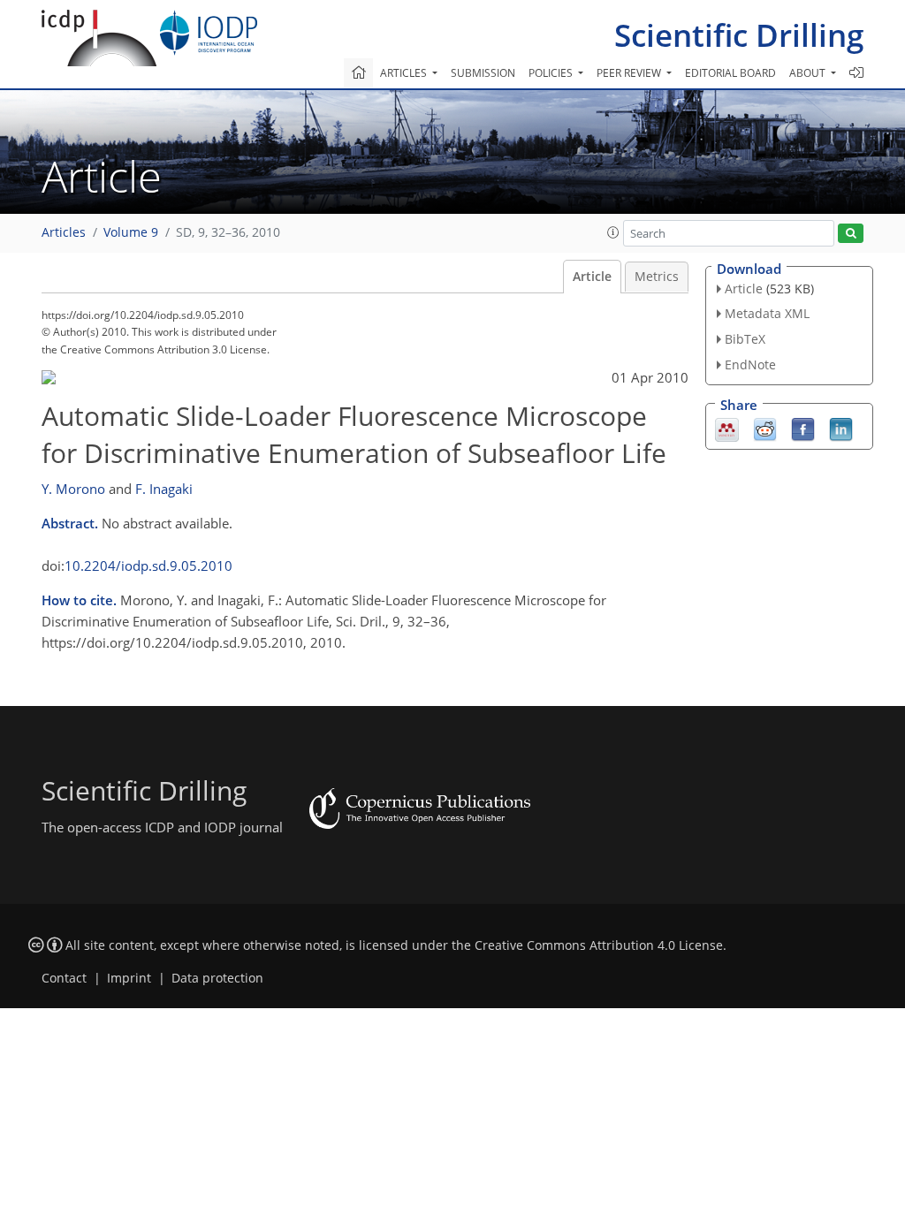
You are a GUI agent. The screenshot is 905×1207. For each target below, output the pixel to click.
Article (592, 277)
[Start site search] (850, 234)
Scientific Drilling (738, 35)
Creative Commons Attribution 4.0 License (599, 945)
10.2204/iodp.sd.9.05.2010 (148, 565)
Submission (483, 72)
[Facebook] (803, 427)
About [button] (808, 72)
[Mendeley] (727, 427)
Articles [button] (405, 72)
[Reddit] (765, 427)
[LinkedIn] (841, 427)
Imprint (129, 978)
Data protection (217, 978)
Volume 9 (130, 232)
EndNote (750, 364)
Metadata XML (767, 313)
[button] (613, 232)
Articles (64, 232)
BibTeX (745, 338)
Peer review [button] (630, 72)
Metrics (657, 277)
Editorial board (730, 72)
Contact (64, 978)
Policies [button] (552, 72)
